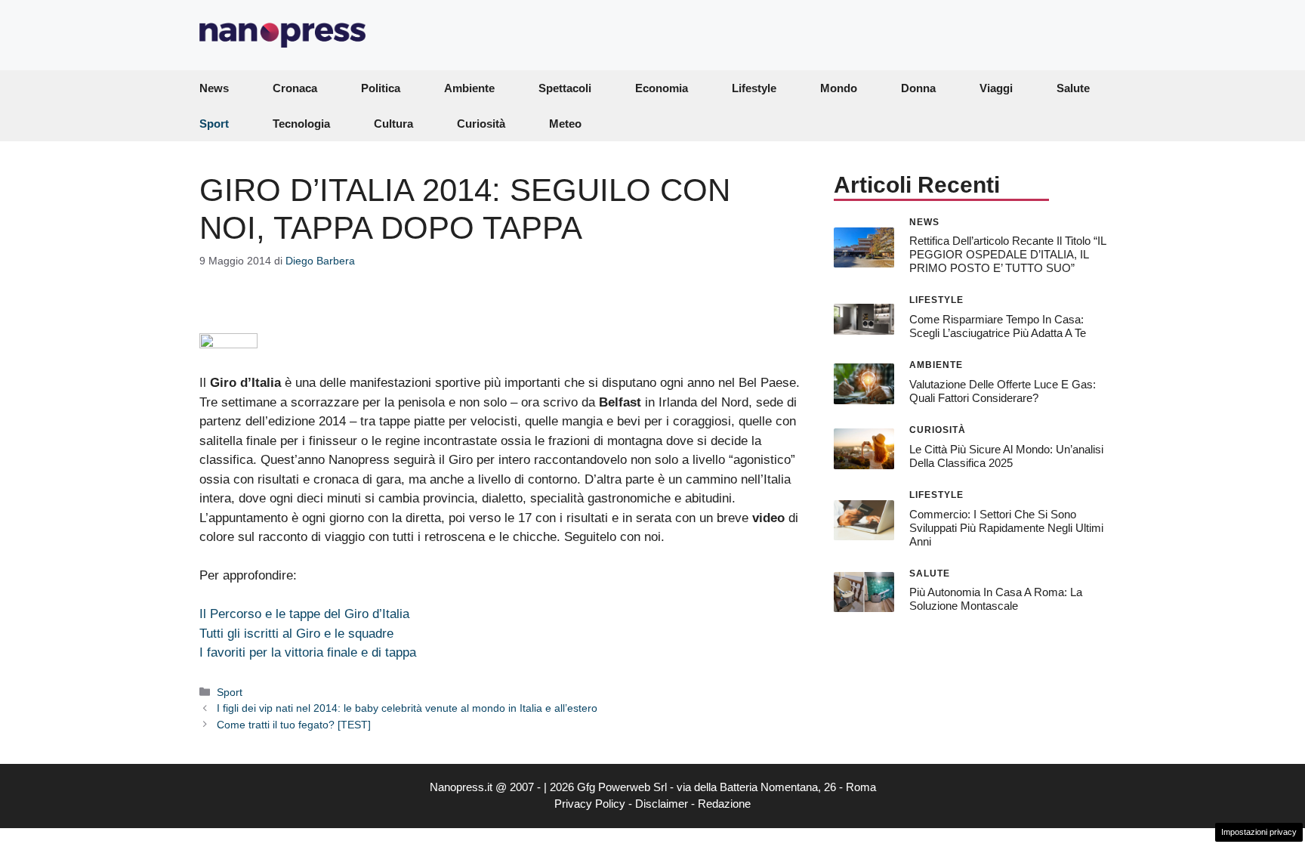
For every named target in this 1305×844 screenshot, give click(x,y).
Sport (214, 123)
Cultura (393, 123)
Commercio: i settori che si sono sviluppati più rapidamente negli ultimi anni (1006, 528)
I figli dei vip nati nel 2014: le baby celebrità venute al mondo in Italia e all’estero (407, 708)
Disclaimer (661, 803)
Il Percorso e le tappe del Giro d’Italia (304, 614)
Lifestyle (754, 88)
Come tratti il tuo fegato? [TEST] (294, 725)
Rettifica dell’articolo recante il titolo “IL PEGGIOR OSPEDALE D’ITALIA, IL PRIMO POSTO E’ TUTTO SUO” (1007, 254)
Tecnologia (301, 123)
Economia (661, 88)
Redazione (724, 803)
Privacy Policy (589, 803)
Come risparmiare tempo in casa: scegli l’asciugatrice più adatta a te (997, 326)
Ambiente (469, 88)
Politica (380, 88)
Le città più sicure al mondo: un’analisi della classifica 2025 (1006, 456)
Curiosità (481, 123)
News (214, 88)
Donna (918, 88)
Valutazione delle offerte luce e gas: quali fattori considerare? (1002, 391)
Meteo (565, 123)
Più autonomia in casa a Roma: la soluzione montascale (995, 599)
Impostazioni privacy (1259, 831)
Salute (1073, 88)
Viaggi (996, 88)
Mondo (838, 88)
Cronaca (295, 88)
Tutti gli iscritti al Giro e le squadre (296, 633)
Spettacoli (564, 88)
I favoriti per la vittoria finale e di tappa (307, 652)
